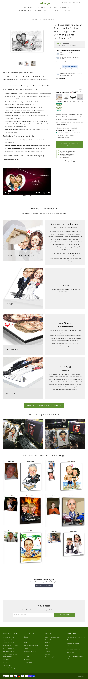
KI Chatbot (6, 662)
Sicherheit (27, 659)
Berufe (53, 13)
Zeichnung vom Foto (9, 651)
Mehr (67, 10)
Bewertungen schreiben (44, 586)
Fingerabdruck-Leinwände (58, 7)
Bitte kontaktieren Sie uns (11, 159)
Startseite (34, 19)
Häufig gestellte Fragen (52, 637)
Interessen (35, 13)
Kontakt (47, 654)
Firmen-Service (49, 640)
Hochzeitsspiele (57, 10)
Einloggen (65, 2)
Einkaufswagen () (75, 2)
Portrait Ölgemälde (25, 10)
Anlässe (44, 13)
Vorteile (47, 651)
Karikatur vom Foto (26, 7)
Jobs (46, 648)
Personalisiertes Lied (41, 10)
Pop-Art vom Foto (41, 7)
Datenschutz (28, 648)
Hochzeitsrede (7, 665)
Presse (47, 645)
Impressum (27, 640)
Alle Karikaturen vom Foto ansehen (44, 405)
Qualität (26, 656)
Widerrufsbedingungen (31, 645)
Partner (47, 643)
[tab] (20, 63)
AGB (25, 643)
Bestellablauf (28, 662)
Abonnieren (64, 614)
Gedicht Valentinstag (9, 668)
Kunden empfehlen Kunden (53, 657)
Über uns (26, 637)
